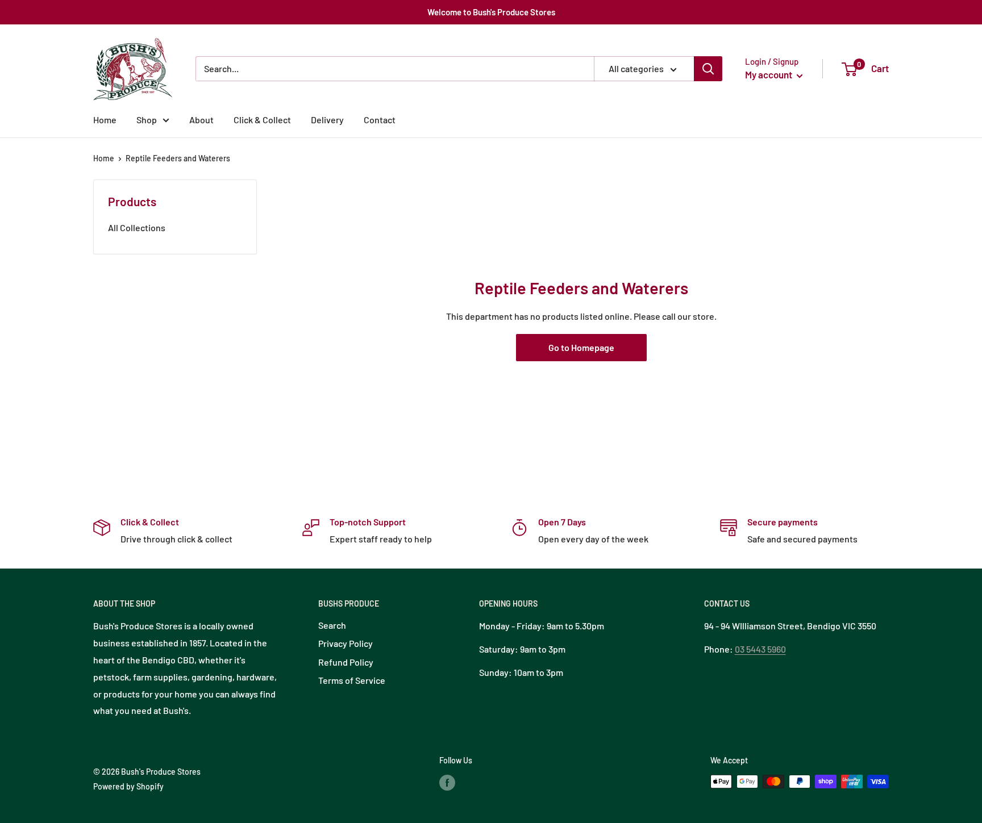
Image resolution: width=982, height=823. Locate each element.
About (201, 119)
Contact (380, 119)
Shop (146, 119)
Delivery (327, 119)
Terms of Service (351, 680)
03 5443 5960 (760, 649)
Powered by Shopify (128, 786)
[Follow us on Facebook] (447, 783)
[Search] (708, 68)
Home (104, 119)
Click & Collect (262, 119)
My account (769, 74)
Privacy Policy (345, 643)
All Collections (136, 227)
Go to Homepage (581, 347)
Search (332, 625)
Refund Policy (345, 662)
